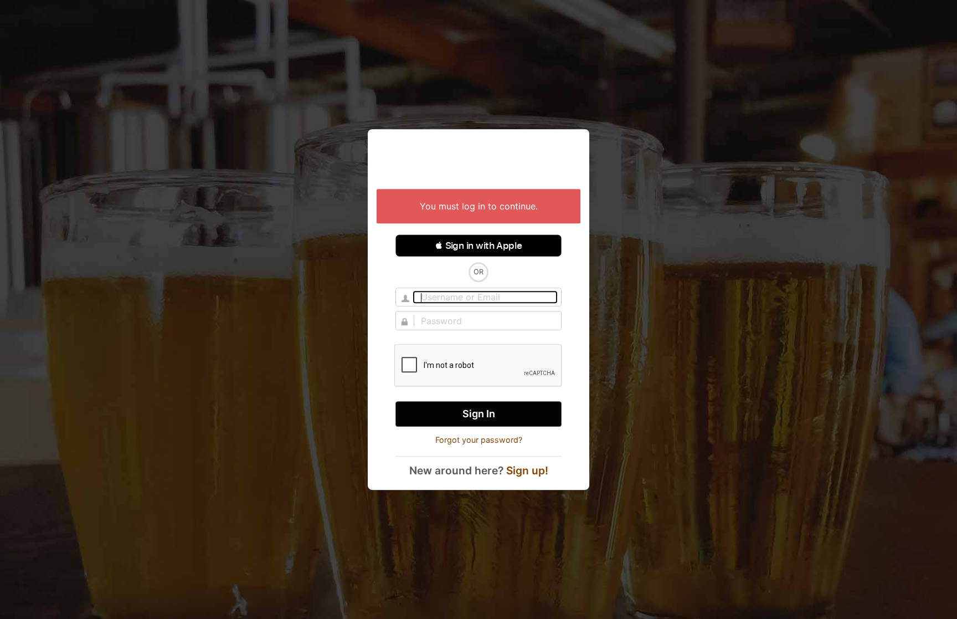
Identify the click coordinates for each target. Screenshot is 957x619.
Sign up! (527, 470)
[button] (478, 245)
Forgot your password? (478, 440)
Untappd (478, 160)
